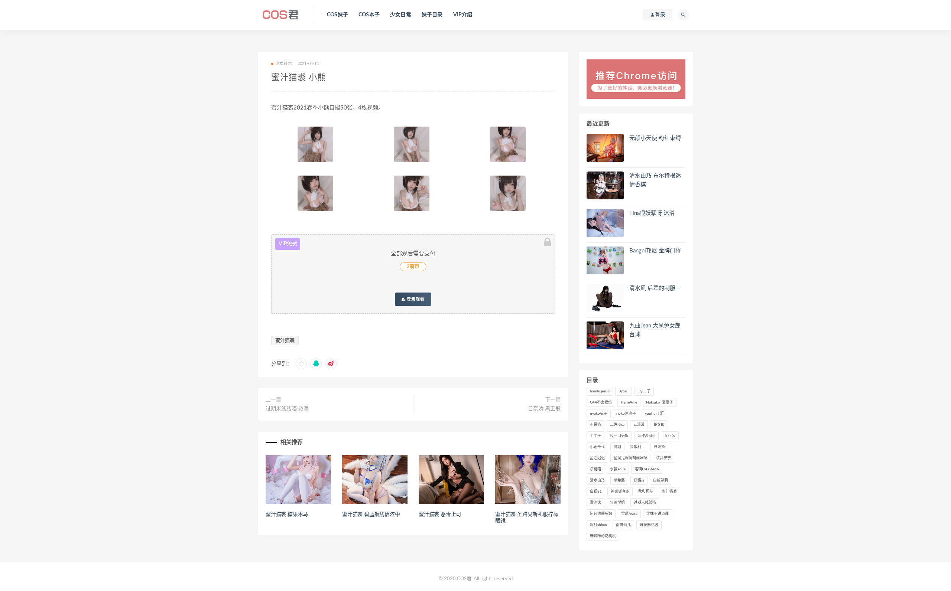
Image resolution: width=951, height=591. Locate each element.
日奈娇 (659, 447)
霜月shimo (598, 525)
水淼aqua (618, 469)
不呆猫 (595, 425)
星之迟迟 (597, 458)
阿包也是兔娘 (601, 514)
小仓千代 (597, 447)
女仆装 (669, 436)
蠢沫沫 (595, 503)
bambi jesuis (600, 391)
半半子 (595, 436)
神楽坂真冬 (620, 491)
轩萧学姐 (617, 503)
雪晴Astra (629, 514)
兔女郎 (659, 425)
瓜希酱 (619, 480)
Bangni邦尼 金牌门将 (655, 251)
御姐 (617, 447)
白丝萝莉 (660, 480)
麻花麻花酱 (649, 525)
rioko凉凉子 (626, 413)
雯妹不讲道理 (657, 514)
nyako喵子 (598, 413)
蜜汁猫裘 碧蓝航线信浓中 (371, 514)
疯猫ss (639, 480)
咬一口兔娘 (619, 436)
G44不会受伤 (601, 402)
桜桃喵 (595, 469)
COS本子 (369, 14)
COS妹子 (337, 14)
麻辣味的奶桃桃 (603, 536)
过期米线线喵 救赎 (287, 408)
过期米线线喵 (645, 503)
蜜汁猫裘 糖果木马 (287, 514)
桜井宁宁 (663, 458)
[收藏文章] (301, 363)
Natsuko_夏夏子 (659, 402)
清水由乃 (597, 480)
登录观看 (415, 299)
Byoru (624, 391)
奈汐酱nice (646, 436)
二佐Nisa (617, 425)
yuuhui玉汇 (654, 413)
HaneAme (629, 402)
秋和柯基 (645, 491)
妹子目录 (432, 14)
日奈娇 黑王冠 (544, 408)
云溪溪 (639, 425)
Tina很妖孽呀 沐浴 (652, 213)
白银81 (596, 491)
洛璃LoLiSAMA (646, 469)
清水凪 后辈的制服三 (655, 288)
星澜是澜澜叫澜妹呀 (630, 458)
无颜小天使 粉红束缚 (655, 138)
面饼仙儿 (623, 525)
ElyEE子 (643, 391)
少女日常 (400, 14)
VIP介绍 (463, 14)
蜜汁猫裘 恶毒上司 (440, 514)
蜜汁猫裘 (285, 340)
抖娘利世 (637, 447)
